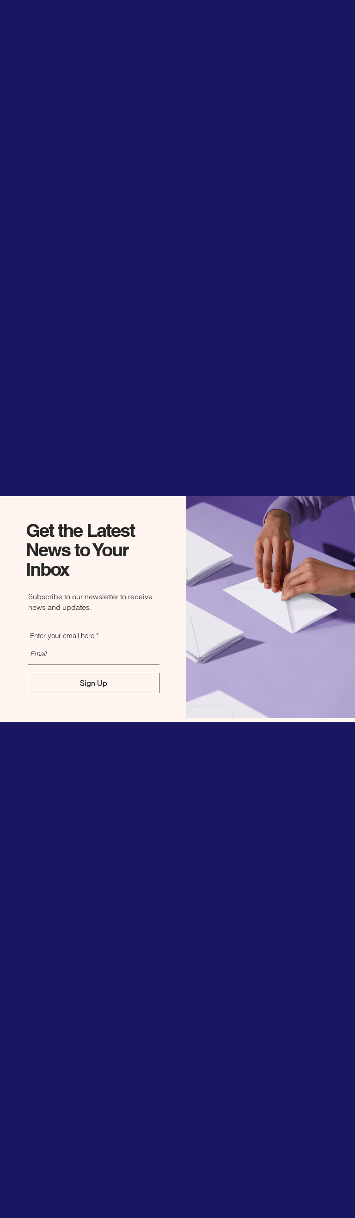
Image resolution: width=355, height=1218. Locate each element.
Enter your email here (62, 635)
